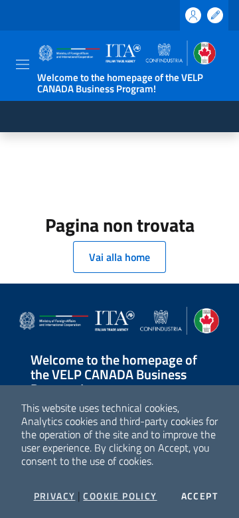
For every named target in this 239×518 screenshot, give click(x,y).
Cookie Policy (120, 496)
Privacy (55, 496)
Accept (199, 496)
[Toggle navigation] (23, 64)
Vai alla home (119, 257)
